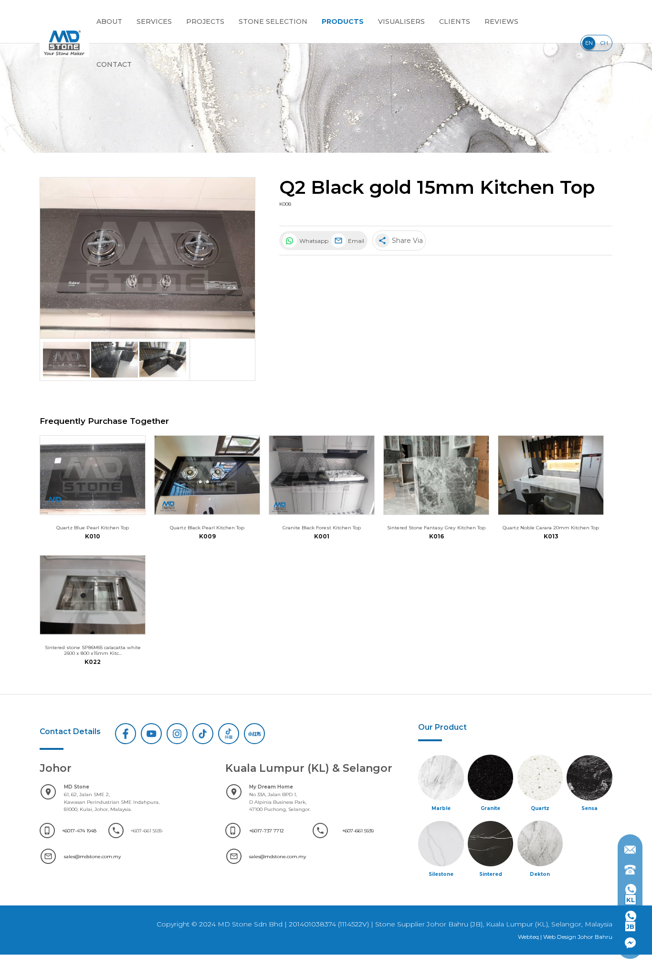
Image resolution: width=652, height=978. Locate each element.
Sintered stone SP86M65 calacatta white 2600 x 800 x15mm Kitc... (93, 650)
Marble (441, 808)
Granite (490, 808)
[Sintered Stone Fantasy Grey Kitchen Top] (436, 475)
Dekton (540, 874)
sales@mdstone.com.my (92, 856)
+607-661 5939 (358, 830)
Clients (454, 21)
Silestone (441, 874)
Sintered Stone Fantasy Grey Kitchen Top (436, 527)
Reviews (501, 21)
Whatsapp (313, 240)
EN (589, 43)
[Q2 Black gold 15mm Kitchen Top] (147, 258)
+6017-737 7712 (266, 830)
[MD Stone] (64, 43)
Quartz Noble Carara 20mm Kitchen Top (551, 527)
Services (154, 21)
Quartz (540, 808)
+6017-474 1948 (79, 830)
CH (604, 43)
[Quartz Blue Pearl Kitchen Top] (92, 475)
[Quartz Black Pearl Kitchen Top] (207, 475)
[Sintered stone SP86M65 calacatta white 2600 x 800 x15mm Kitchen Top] (92, 595)
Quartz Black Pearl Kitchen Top (207, 527)
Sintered (490, 874)
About (109, 21)
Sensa (589, 808)
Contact (114, 64)
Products (343, 21)
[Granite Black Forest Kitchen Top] (321, 475)
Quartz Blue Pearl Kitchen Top (92, 527)
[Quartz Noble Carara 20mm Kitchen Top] (550, 475)
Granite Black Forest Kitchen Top (322, 527)
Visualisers (401, 21)
